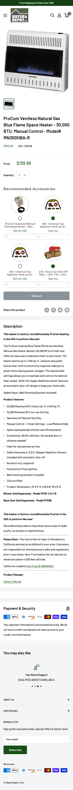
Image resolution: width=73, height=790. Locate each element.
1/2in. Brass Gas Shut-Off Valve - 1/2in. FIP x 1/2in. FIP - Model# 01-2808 (53, 273)
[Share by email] (66, 310)
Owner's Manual (12, 581)
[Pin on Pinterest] (53, 310)
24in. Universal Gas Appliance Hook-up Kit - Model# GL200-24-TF (20, 273)
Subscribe (15, 749)
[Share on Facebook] (46, 310)
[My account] (59, 15)
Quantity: (9, 175)
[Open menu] (5, 15)
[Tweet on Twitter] (60, 310)
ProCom (8, 146)
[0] (66, 15)
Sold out (36, 295)
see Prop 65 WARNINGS (40, 566)
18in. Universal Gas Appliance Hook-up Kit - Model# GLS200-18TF (53, 225)
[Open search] (52, 15)
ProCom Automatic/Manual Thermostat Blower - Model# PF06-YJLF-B (20, 225)
